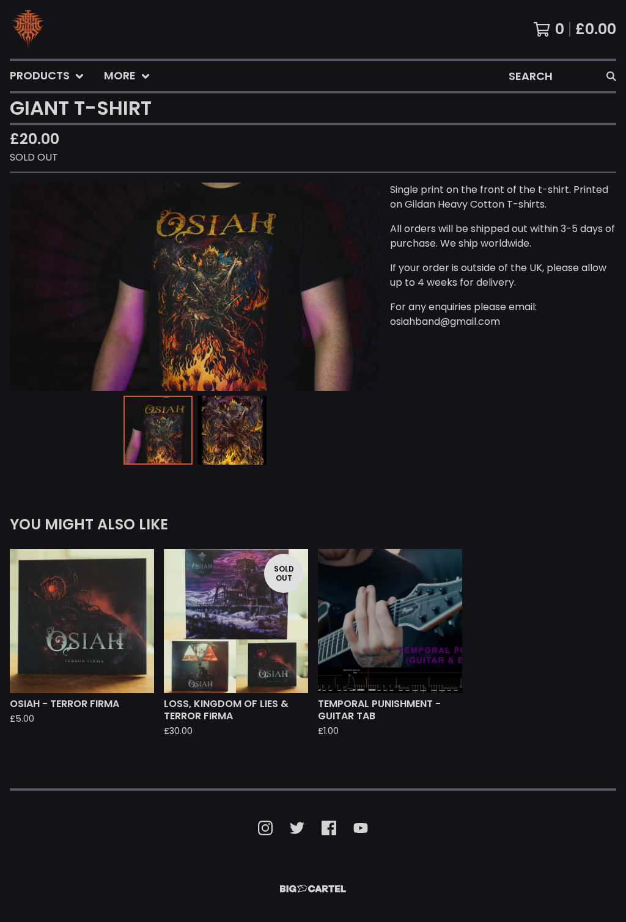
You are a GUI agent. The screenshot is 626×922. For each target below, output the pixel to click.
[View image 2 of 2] (232, 430)
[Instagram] (265, 828)
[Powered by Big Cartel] (313, 889)
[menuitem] (47, 76)
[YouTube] (361, 828)
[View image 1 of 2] (158, 430)
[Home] (28, 29)
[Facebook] (329, 828)
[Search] (611, 76)
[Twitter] (297, 828)
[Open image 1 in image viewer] (195, 287)
